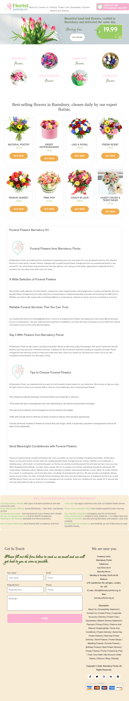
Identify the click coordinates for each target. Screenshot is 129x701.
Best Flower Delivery (111, 647)
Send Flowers (101, 639)
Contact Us (44, 7)
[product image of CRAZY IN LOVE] (79, 182)
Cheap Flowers (92, 650)
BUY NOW (19, 155)
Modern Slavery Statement (109, 620)
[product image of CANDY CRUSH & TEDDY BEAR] (110, 182)
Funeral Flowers (112, 643)
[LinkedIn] (110, 676)
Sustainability (102, 628)
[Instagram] (103, 676)
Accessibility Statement (108, 609)
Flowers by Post (115, 650)
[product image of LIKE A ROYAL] (79, 128)
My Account (109, 654)
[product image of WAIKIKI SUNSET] (18, 182)
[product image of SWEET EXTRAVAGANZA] (49, 128)
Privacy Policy (102, 624)
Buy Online (77, 37)
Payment (86, 7)
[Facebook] (90, 676)
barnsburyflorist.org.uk (104, 597)
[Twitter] (97, 676)
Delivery (102, 616)
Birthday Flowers (93, 647)
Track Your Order (95, 654)
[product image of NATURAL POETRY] (18, 128)
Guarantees (75, 7)
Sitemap (115, 658)
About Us (33, 7)
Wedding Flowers (95, 643)
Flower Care (112, 616)
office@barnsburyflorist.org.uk (107, 590)
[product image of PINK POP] (49, 182)
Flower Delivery (104, 631)
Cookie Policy (104, 613)
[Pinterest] (117, 676)
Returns (100, 658)
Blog (108, 658)
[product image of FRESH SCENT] (110, 128)
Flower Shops (115, 639)
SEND (45, 618)
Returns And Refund (59, 10)
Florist (104, 650)
